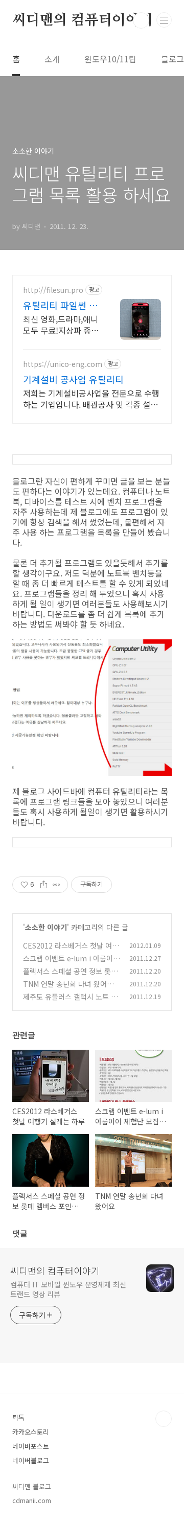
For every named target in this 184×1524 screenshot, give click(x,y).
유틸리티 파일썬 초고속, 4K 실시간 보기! (60, 305)
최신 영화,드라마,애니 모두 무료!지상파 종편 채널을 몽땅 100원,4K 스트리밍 (61, 324)
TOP (163, 1419)
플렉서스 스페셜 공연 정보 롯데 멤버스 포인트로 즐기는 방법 (70, 976)
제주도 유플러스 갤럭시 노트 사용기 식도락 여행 (70, 1001)
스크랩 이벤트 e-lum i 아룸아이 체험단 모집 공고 (71, 963)
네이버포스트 (30, 1446)
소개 (52, 59)
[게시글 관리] (56, 884)
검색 (141, 20)
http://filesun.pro (53, 290)
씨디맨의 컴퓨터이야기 (82, 20)
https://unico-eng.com (62, 364)
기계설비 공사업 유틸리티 (73, 379)
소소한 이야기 (46, 927)
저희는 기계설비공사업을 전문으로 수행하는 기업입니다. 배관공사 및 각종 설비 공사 (91, 398)
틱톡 (18, 1417)
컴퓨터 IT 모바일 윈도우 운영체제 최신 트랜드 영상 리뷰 (68, 1289)
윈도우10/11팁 (110, 59)
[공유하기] (43, 884)
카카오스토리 (30, 1432)
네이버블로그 (30, 1460)
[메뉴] (164, 20)
